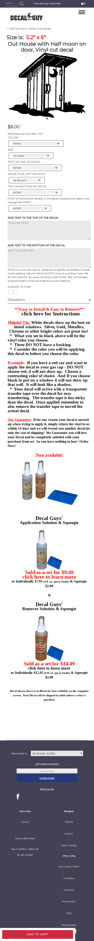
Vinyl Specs (68, 878)
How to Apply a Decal (69, 867)
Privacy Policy (69, 902)
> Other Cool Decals (38, 28)
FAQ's (69, 913)
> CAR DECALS (16, 28)
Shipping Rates (69, 925)
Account (69, 834)
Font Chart (69, 890)
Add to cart (37, 934)
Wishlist (69, 822)
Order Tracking (68, 845)
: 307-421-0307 (26, 855)
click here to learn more (49, 577)
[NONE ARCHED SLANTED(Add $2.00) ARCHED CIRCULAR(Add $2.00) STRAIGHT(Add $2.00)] (35, 168)
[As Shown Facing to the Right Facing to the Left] (27, 180)
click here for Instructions (50, 313)
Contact (25, 822)
